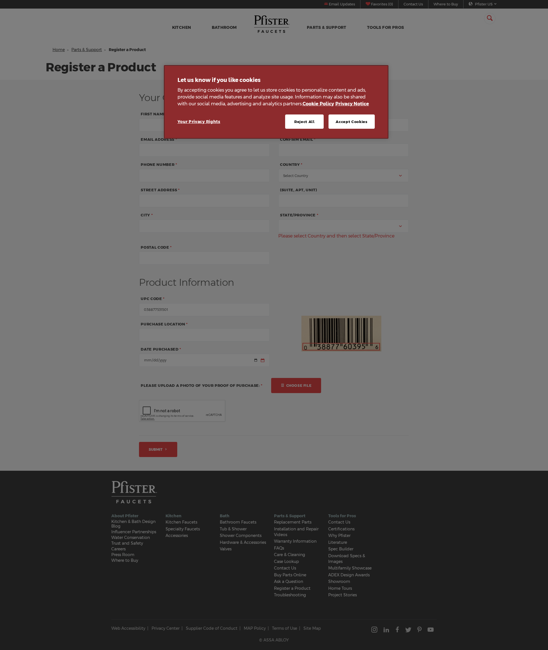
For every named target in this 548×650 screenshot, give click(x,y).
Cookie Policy (318, 103)
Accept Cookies (351, 121)
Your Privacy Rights (199, 121)
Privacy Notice (352, 103)
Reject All (304, 121)
